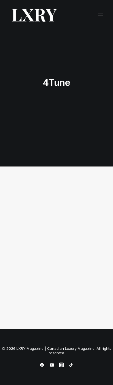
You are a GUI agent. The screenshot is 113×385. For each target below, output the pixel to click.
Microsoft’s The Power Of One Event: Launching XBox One (53, 272)
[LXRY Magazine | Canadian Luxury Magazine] (34, 15)
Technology (79, 200)
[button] (100, 15)
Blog (55, 200)
